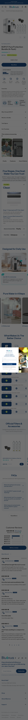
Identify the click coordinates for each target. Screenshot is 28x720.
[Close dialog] (27, 348)
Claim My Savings (9, 364)
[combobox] (3, 361)
